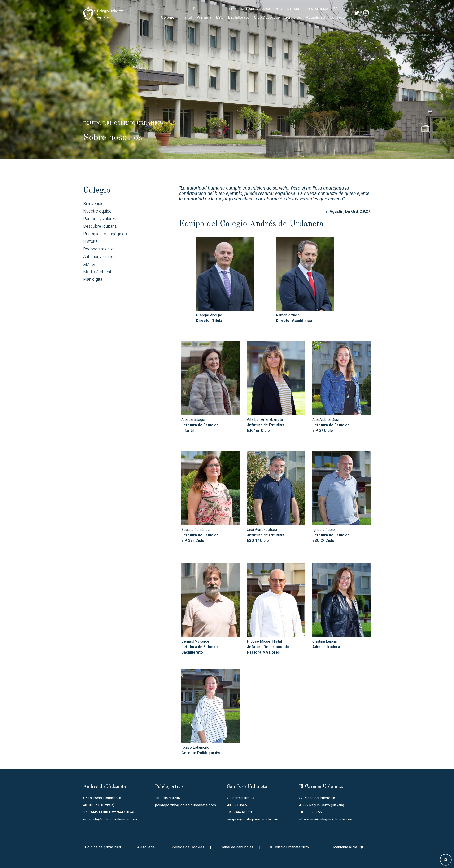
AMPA (89, 264)
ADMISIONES (272, 9)
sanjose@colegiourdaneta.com (253, 819)
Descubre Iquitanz (100, 226)
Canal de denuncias (237, 847)
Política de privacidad (103, 847)
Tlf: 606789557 (311, 812)
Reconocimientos (99, 248)
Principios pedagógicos (105, 233)
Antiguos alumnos (99, 256)
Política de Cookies (188, 847)
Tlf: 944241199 (239, 812)
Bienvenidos (94, 203)
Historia (90, 241)
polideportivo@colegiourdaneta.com (185, 805)
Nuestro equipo (97, 211)
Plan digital (93, 279)
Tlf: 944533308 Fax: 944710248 (109, 812)
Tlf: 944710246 (167, 798)
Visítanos (249, 9)
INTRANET (294, 9)
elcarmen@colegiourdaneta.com (326, 819)
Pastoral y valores (99, 218)
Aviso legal (146, 847)
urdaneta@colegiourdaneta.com (110, 819)
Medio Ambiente (98, 271)
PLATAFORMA (317, 9)
